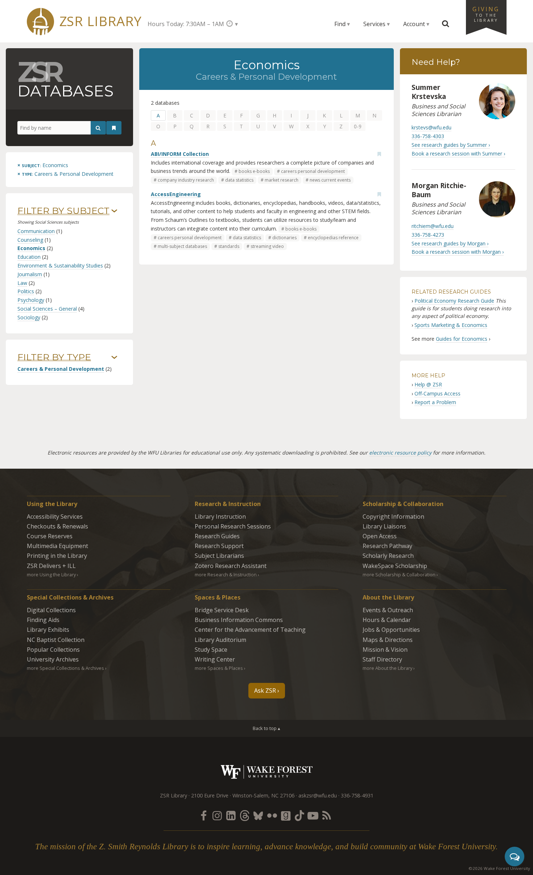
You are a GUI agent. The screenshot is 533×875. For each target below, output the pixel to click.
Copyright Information (393, 517)
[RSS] (326, 815)
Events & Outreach (388, 610)
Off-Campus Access (437, 393)
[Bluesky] (258, 815)
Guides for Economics (461, 338)
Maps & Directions (388, 640)
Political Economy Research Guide (454, 300)
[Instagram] (217, 815)
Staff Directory (382, 659)
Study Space (211, 650)
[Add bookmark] (379, 154)
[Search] (98, 128)
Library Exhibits (48, 630)
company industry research (186, 180)
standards (228, 246)
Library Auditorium (220, 640)
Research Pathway (387, 546)
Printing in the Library (57, 556)
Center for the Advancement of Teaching (250, 630)
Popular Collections (53, 650)
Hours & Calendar (387, 620)
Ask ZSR (265, 690)
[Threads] (244, 815)
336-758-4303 (428, 136)
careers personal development (313, 171)
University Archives (53, 659)
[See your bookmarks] (113, 128)
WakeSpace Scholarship (395, 566)
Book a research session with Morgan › (458, 251)
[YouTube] (312, 815)
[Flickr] (271, 815)
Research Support (219, 546)
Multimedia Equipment (57, 546)
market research (281, 180)
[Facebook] (203, 815)
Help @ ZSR (428, 384)
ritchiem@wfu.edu (433, 226)
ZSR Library (100, 21)
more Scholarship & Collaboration (399, 574)
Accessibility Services (55, 517)
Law (22, 282)
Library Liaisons (384, 526)
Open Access (380, 536)
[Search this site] (445, 24)
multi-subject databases (182, 246)
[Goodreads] (285, 815)
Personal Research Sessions (233, 526)
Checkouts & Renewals (57, 526)
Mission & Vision (385, 650)
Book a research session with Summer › (458, 153)
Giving (485, 13)
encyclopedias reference (333, 238)
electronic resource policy (400, 452)
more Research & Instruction (226, 574)
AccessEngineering (176, 194)
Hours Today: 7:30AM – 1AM (186, 24)
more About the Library (387, 668)
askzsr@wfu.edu (317, 795)
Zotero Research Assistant (230, 566)
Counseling (30, 239)
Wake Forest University (266, 771)
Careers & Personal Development (60, 368)
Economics (31, 248)
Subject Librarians (219, 556)
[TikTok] (299, 815)
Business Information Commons (239, 620)
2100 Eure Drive (209, 795)
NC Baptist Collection (55, 640)
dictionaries (284, 238)
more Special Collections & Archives (65, 668)
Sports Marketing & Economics (450, 325)
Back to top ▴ (266, 728)
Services (374, 24)
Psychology (30, 299)
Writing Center (215, 659)
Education (29, 256)
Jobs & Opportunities (391, 630)
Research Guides (217, 536)
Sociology (28, 317)
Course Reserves (50, 536)
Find (340, 24)
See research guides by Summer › (451, 144)
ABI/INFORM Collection (180, 153)
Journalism (29, 274)
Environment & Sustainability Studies (60, 265)
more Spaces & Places (219, 668)
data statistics (239, 180)
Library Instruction (220, 517)
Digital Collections (51, 610)
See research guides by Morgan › (450, 243)
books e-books (254, 171)
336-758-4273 (428, 234)
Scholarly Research (388, 556)
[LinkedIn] (231, 815)
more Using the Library (51, 574)
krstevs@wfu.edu (431, 127)
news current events (330, 180)
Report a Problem (435, 402)
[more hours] (232, 23)
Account (414, 24)
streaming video (267, 246)
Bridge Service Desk (222, 610)
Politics (25, 291)
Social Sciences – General (47, 308)
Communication (36, 231)
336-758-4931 (357, 795)
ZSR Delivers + (51, 566)
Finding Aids (43, 620)
